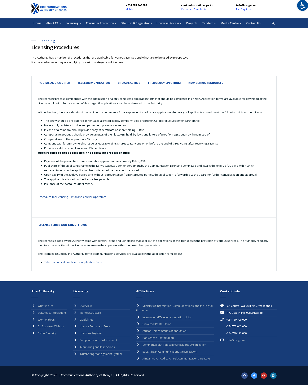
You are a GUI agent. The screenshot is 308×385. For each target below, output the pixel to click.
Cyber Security (47, 333)
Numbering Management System (101, 354)
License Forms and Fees (95, 326)
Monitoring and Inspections (97, 347)
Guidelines (86, 319)
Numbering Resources (205, 83)
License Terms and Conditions (63, 225)
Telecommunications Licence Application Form (73, 262)
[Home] (60, 8)
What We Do (45, 306)
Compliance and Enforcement (98, 340)
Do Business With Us (51, 326)
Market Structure (90, 313)
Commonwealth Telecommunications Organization (174, 345)
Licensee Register (91, 333)
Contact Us (253, 23)
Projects (191, 23)
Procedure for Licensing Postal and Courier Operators (72, 197)
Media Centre (230, 23)
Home (37, 23)
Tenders (207, 23)
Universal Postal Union (156, 324)
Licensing (72, 23)
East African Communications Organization (169, 351)
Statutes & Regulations (136, 23)
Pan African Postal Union (158, 338)
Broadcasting (129, 83)
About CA (52, 23)
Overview (86, 306)
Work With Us (46, 319)
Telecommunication (93, 83)
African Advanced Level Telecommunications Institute (176, 358)
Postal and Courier (54, 83)
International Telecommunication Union (167, 317)
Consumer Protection (100, 23)
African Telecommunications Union (164, 331)
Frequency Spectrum (164, 83)
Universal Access (168, 23)
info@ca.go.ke (235, 340)
